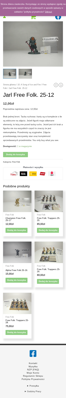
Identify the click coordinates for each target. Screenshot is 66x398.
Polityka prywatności (33, 379)
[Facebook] (33, 353)
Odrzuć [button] (48, 12)
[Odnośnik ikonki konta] (4, 16)
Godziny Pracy (34, 391)
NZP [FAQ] (33, 369)
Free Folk (16, 162)
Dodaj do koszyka (15, 154)
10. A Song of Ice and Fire (29, 85)
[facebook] (58, 17)
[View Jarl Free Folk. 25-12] (9, 74)
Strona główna (9, 85)
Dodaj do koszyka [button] (16, 230)
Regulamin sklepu (33, 376)
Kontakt (33, 363)
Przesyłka (34, 386)
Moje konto (33, 373)
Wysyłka (33, 366)
